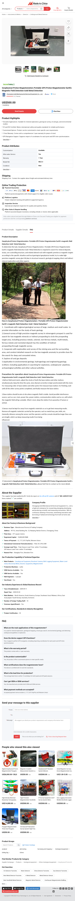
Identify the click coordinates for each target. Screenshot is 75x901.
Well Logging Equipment (51, 561)
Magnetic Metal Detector (33, 880)
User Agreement (48, 895)
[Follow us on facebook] (60, 888)
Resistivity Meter (13, 564)
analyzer (4, 849)
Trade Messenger (33, 888)
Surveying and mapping (45, 849)
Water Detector (25, 871)
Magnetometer (38, 564)
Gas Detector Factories (60, 871)
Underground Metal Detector (38, 14)
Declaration (58, 895)
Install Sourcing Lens (11, 891)
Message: (10, 720)
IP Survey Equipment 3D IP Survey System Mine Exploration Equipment (46, 800)
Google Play (18, 888)
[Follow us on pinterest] (72, 888)
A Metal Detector (30, 875)
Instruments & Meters (14, 14)
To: (12, 715)
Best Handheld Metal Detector (13, 880)
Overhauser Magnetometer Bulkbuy (55, 880)
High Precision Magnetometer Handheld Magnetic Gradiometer (27, 800)
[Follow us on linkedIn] (54, 891)
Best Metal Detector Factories (12, 875)
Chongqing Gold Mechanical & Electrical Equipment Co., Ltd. (25, 94)
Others (22, 852)
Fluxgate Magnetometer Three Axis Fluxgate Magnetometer (9, 829)
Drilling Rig (5, 852)
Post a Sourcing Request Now (56, 736)
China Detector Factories (41, 871)
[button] (3, 3)
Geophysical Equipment (23, 561)
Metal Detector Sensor (46, 875)
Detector (25, 14)
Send (16, 736)
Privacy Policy (67, 895)
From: (11, 710)
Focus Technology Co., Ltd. (24, 895)
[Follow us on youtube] (69, 888)
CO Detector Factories (10, 871)
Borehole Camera (37, 561)
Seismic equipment (26, 564)
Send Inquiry (19, 111)
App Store (7, 888)
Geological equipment (61, 849)
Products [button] (20, 9)
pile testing (23, 849)
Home (4, 14)
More (3, 884)
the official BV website (46, 496)
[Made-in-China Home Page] (37, 3)
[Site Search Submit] (47, 9)
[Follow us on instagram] (66, 888)
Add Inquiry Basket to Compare (37, 76)
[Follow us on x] (63, 888)
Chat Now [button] (57, 111)
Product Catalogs (29, 845)
